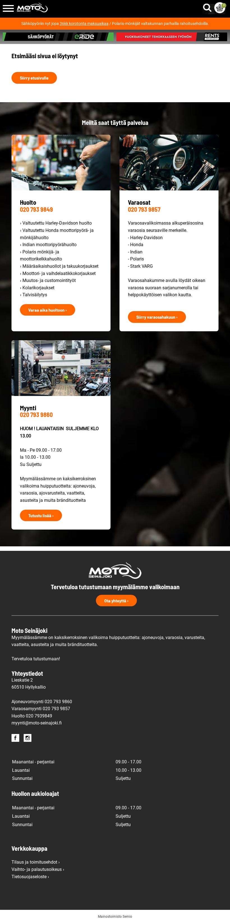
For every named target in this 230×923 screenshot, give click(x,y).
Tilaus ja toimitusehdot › (36, 862)
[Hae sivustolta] (208, 6)
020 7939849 (39, 716)
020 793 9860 (36, 414)
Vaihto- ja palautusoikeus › (38, 869)
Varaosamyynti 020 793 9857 (41, 708)
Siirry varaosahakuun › (157, 317)
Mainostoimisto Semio (115, 917)
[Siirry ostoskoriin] (219, 7)
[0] (219, 7)
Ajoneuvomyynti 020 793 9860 (42, 701)
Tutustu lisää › (41, 515)
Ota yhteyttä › (116, 600)
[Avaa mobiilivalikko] (8, 9)
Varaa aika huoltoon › (47, 310)
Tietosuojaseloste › (30, 876)
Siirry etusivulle (34, 77)
